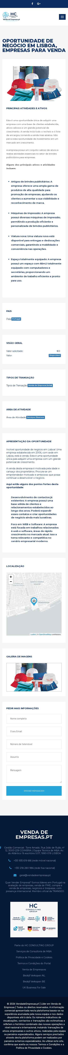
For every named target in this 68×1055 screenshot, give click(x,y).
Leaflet (33, 634)
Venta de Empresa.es (34, 969)
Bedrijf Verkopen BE (34, 981)
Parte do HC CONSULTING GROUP (34, 945)
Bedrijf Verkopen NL (34, 975)
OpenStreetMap (45, 634)
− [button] (11, 582)
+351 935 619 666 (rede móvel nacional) (35, 860)
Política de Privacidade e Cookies (34, 957)
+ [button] (11, 577)
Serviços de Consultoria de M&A (34, 951)
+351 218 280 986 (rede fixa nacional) (35, 868)
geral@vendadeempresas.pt (35, 875)
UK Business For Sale (34, 987)
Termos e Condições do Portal (34, 963)
